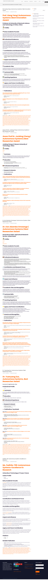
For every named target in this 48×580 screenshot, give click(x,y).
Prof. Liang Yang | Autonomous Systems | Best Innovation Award (16, 9)
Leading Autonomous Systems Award (18, 215)
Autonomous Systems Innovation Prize (12, 119)
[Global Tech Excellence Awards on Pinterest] (16, 564)
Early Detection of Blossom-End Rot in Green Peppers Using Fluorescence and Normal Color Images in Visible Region (16, 323)
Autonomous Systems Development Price (8, 549)
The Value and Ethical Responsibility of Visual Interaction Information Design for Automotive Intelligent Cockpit (15, 426)
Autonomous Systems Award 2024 (7, 206)
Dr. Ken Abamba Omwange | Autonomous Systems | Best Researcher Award (16, 221)
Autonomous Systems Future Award (23, 208)
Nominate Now (26, 1)
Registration (31, 1)
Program (35, 1)
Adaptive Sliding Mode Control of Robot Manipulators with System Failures (15, 99)
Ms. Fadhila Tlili (4, 482)
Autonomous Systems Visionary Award (12, 123)
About (39, 1)
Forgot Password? (38, 574)
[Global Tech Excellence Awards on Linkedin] (18, 566)
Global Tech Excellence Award (17, 571)
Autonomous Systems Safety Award (9, 213)
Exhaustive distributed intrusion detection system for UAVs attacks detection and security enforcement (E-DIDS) (17, 542)
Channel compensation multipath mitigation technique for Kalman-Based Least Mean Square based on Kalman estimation (16, 189)
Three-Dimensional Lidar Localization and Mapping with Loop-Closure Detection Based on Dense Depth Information (16, 93)
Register (37, 573)
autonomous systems (9, 512)
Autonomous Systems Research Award (17, 122)
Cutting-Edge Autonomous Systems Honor (22, 553)
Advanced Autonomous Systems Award (15, 115)
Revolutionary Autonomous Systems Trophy (8, 553)
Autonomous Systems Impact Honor (21, 550)
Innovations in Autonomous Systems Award (8, 215)
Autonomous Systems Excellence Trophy (14, 208)
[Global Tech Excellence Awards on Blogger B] (18, 564)
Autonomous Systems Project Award (13, 121)
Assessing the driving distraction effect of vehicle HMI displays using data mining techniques (16, 438)
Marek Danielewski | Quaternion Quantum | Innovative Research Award (38, 23)
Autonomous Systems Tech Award (19, 213)
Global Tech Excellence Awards (8, 1)
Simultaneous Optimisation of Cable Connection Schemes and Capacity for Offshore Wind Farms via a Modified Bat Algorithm (17, 110)
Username (38, 563)
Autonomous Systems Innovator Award (18, 120)
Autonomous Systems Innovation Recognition (22, 119)
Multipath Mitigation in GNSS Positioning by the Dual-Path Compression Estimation (16, 201)
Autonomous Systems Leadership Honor (8, 552)
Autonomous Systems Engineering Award (22, 117)
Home (22, 1)
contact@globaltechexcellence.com (29, 564)
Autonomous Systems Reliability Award (7, 122)
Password (38, 566)
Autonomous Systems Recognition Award (23, 121)
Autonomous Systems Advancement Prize (10, 548)
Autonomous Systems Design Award (8, 116)
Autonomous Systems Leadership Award (25, 551)
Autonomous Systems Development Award (19, 116)
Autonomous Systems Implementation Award (17, 118)
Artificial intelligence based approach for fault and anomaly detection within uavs (14, 544)
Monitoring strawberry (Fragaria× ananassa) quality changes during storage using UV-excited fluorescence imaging (16, 351)
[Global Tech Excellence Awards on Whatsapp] (16, 566)
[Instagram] (21, 564)
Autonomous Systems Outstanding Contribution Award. (11, 211)
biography (6, 115)
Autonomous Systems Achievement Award (25, 115)
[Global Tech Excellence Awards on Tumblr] (14, 566)
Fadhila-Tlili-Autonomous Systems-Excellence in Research (14, 459)
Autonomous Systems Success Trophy (12, 553)
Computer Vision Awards (14, 11)
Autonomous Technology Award (21, 123)
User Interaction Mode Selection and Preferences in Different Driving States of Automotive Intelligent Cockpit (17, 412)
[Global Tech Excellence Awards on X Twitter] (14, 564)
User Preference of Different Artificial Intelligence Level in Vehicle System (16, 432)
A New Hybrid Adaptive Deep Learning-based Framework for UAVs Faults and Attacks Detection (15, 546)
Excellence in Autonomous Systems (23, 124)
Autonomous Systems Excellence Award (18, 549)
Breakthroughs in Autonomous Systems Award (13, 124)
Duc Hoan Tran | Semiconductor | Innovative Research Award (38, 18)
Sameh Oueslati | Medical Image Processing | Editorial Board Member (38, 16)
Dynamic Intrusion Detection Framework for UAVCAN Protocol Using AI (13, 543)
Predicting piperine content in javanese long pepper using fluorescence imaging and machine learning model (16, 330)
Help (43, 1)
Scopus (5, 388)
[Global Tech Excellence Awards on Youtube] (20, 564)
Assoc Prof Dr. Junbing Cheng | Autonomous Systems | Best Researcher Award (16, 130)
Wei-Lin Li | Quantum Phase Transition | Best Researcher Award (38, 26)
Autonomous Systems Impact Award (7, 118)
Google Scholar (6, 478)
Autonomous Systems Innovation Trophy (8, 120)
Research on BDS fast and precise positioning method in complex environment (15, 195)
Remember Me (38, 569)
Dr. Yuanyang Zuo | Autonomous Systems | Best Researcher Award (14, 371)
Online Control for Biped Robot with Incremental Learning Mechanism (16, 104)
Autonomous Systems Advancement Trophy (20, 548)
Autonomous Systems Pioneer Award (22, 211)
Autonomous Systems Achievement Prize (15, 547)
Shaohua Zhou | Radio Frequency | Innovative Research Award (38, 21)
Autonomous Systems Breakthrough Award (16, 206)
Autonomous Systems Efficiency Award (12, 117)
